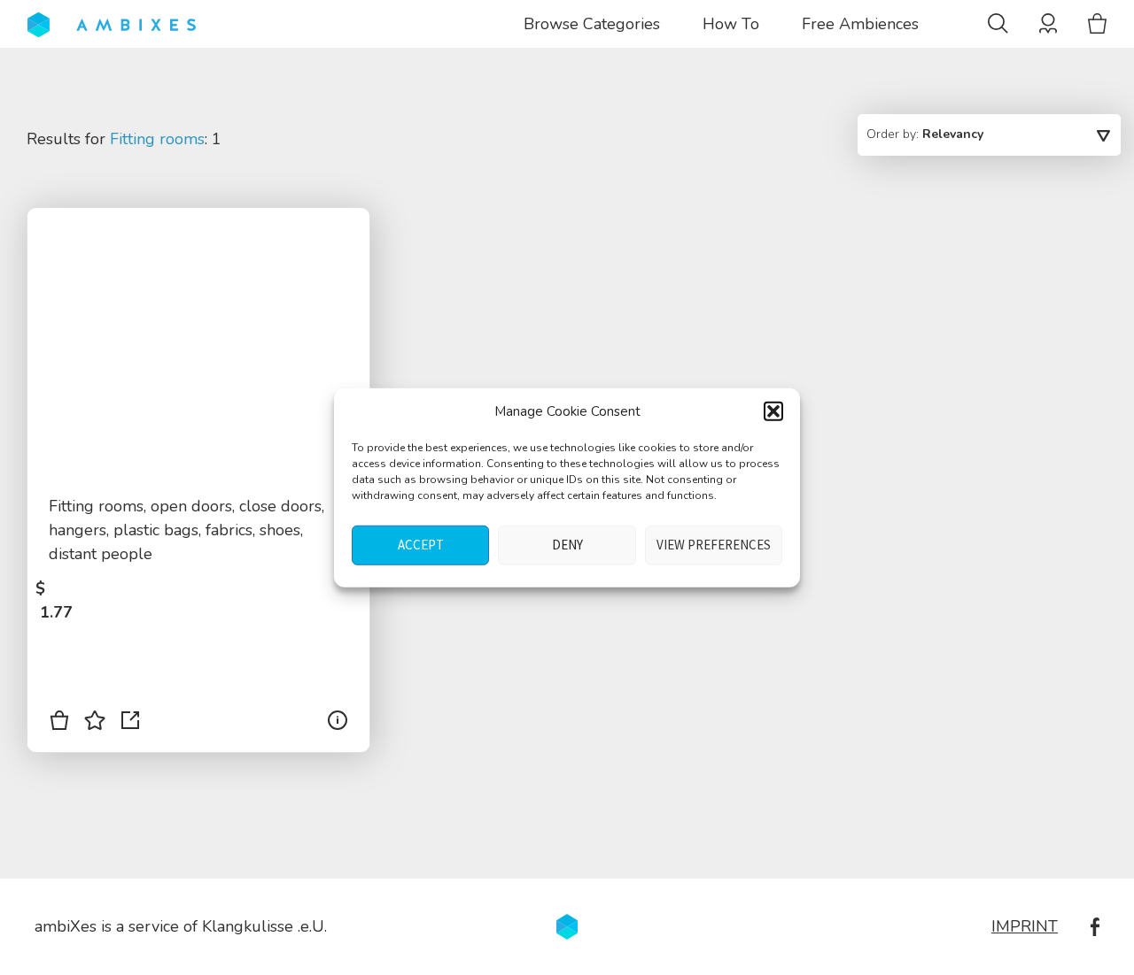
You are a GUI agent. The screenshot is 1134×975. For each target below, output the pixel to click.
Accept (421, 544)
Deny (567, 544)
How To (731, 24)
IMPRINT (1024, 926)
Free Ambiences (860, 24)
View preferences (713, 544)
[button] (773, 411)
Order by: (924, 134)
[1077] (59, 723)
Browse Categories (592, 24)
